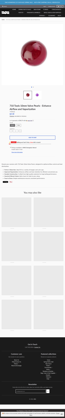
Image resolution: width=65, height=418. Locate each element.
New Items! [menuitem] (37, 9)
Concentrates (48, 367)
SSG (35, 399)
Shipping (12, 116)
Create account (51, 6)
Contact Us (37, 347)
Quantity (12, 128)
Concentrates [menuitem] (56, 9)
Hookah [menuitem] (42, 15)
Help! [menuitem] (59, 15)
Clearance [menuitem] (51, 15)
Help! (48, 379)
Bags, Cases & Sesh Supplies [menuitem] (52, 12)
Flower (48, 365)
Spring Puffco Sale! (48, 362)
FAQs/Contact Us (16, 362)
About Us (16, 360)
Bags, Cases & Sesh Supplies (48, 373)
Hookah (48, 375)
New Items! (49, 363)
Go (48, 391)
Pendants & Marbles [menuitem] (33, 12)
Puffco (48, 369)
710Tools (12, 111)
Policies (16, 363)
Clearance (48, 377)
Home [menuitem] (14, 9)
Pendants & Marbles (48, 371)
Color (11, 122)
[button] (32, 120)
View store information (17, 152)
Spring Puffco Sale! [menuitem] (25, 9)
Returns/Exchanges (16, 365)
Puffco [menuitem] (21, 12)
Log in (44, 6)
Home (3, 19)
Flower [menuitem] (45, 9)
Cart (60, 6)
